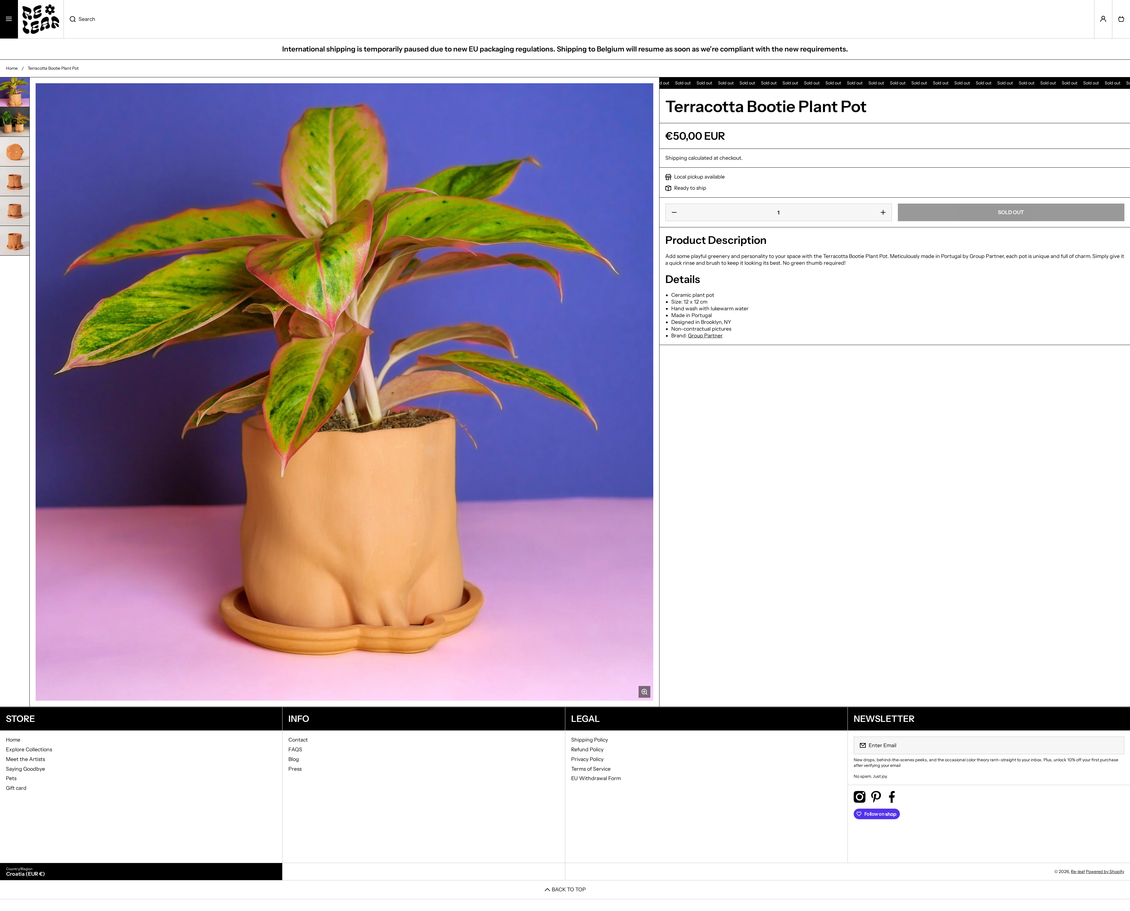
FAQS (295, 749)
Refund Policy (587, 749)
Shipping (676, 158)
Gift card (16, 788)
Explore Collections (29, 749)
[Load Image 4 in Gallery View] (14, 181)
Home (12, 68)
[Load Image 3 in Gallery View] (14, 151)
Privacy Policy (587, 759)
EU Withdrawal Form (596, 778)
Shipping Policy (589, 740)
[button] (1121, 19)
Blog (293, 759)
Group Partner (705, 335)
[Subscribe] (1116, 745)
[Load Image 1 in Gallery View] (14, 92)
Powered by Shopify (1105, 871)
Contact (298, 740)
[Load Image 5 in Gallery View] (14, 211)
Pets (11, 778)
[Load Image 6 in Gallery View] (14, 240)
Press (295, 769)
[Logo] (41, 19)
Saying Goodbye (25, 769)
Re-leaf (1078, 871)
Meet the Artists (25, 759)
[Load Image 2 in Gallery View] (14, 121)
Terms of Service (591, 769)
